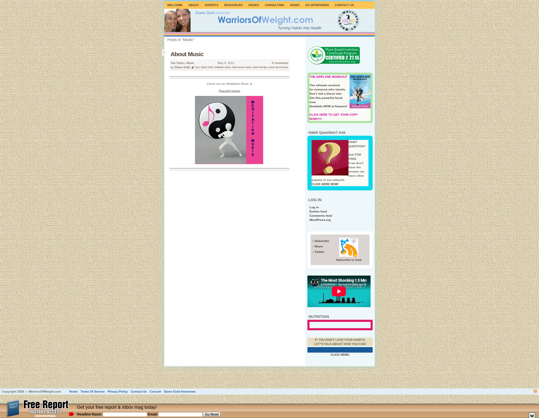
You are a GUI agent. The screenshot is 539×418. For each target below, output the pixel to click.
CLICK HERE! (340, 354)
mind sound (238, 67)
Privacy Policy (118, 391)
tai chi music (282, 67)
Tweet (164, 52)
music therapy (259, 67)
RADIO (295, 5)
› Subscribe (321, 241)
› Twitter (318, 251)
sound (271, 67)
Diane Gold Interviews (180, 391)
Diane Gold (182, 67)
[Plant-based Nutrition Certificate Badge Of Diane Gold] (333, 64)
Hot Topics (178, 63)
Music (190, 63)
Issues (253, 5)
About (193, 5)
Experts (211, 5)
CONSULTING (274, 5)
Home (73, 391)
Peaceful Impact (229, 91)
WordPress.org (320, 220)
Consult (155, 391)
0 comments (280, 63)
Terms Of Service (92, 391)
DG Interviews (317, 5)
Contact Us (344, 5)
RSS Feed (535, 391)
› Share (318, 246)
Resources (233, 5)
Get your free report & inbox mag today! (117, 407)
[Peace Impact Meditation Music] (229, 163)
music (248, 67)
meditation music (222, 67)
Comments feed (321, 215)
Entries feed (318, 211)
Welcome (175, 5)
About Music (187, 54)
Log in (314, 207)
